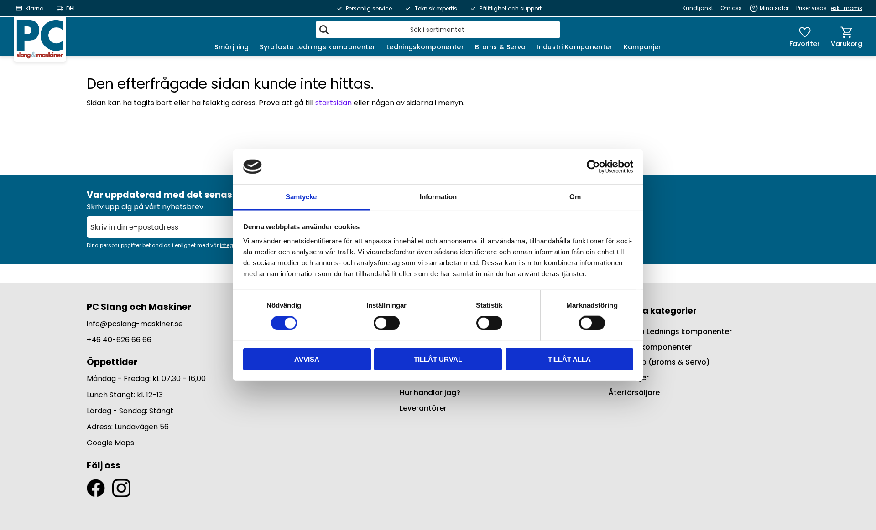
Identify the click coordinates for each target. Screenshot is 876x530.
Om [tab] (575, 197)
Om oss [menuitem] (731, 8)
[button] (804, 36)
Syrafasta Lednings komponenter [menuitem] (317, 46)
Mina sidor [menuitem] (774, 8)
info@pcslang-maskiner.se (135, 324)
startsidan (333, 103)
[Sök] (324, 29)
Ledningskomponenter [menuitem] (425, 46)
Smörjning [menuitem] (231, 46)
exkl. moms (846, 8)
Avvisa (306, 359)
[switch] (387, 323)
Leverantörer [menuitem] (423, 408)
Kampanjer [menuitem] (643, 46)
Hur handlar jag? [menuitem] (430, 392)
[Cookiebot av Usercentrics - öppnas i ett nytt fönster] (593, 167)
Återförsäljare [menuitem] (634, 392)
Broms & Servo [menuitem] (500, 46)
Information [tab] (438, 197)
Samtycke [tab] (301, 197)
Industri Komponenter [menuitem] (574, 46)
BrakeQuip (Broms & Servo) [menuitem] (659, 362)
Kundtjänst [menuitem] (698, 8)
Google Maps (110, 442)
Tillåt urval (438, 359)
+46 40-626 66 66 (119, 339)
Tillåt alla (569, 359)
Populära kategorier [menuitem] (652, 310)
